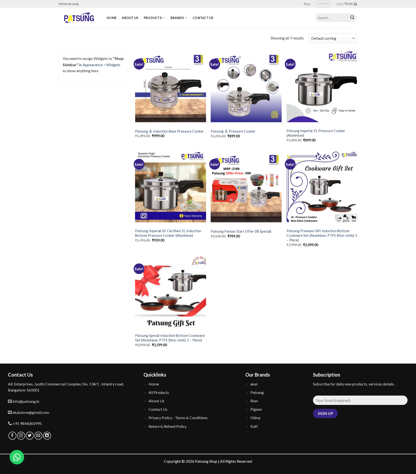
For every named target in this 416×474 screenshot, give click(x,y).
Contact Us (203, 18)
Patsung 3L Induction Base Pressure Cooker (169, 131)
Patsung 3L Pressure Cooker (233, 131)
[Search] (352, 18)
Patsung (257, 392)
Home (112, 18)
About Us (130, 18)
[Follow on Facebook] (12, 436)
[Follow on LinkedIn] (47, 436)
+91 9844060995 (27, 423)
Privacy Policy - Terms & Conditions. (178, 417)
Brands (177, 18)
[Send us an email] (38, 436)
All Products (159, 392)
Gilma (255, 417)
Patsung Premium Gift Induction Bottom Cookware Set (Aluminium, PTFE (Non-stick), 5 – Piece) (321, 235)
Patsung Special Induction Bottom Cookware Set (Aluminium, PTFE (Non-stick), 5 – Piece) (170, 337)
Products (153, 18)
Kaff (254, 426)
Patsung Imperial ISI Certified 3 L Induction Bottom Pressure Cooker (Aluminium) (168, 233)
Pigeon (256, 409)
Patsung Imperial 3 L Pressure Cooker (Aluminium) (315, 133)
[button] (17, 457)
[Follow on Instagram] (21, 436)
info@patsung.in (25, 401)
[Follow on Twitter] (30, 436)
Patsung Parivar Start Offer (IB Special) (241, 231)
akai (253, 384)
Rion (254, 400)
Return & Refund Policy (168, 426)
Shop (307, 4)
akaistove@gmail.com (30, 412)
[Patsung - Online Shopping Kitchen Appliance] (79, 18)
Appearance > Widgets (101, 64)
